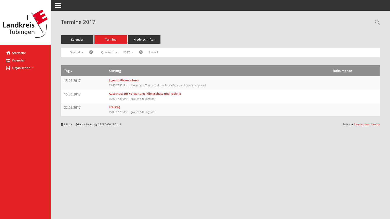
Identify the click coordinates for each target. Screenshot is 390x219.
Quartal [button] (75, 52)
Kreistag (114, 107)
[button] (25, 68)
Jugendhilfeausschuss (124, 80)
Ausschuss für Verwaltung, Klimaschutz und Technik (145, 94)
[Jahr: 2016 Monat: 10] (91, 52)
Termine (110, 39)
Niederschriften (144, 39)
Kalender (18, 60)
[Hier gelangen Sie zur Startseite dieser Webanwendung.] (25, 24)
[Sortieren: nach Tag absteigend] (71, 71)
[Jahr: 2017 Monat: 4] (141, 52)
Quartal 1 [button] (108, 52)
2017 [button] (127, 52)
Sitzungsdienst (367, 124)
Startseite (19, 53)
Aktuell (153, 52)
